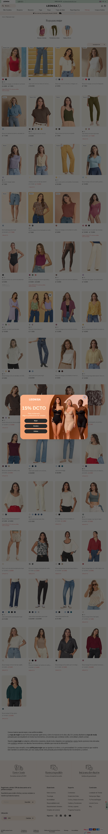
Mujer (36, 420)
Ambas (36, 431)
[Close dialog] (84, 397)
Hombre (35, 426)
